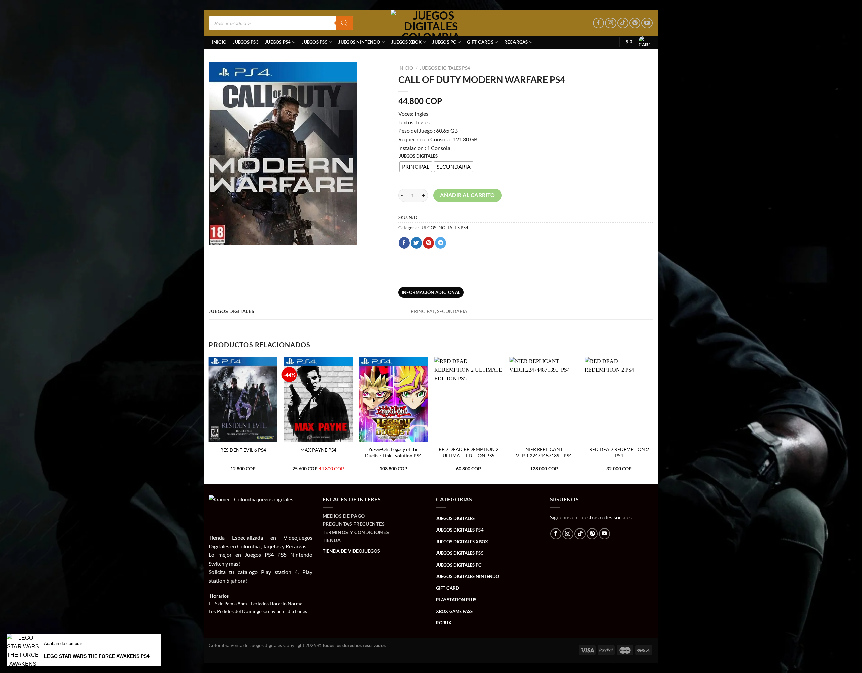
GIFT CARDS (480, 42)
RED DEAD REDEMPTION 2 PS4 (619, 452)
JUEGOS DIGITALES (418, 156)
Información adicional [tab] (431, 292)
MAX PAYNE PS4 (318, 450)
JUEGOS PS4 (278, 42)
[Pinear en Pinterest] (428, 243)
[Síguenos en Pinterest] (634, 23)
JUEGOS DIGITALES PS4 (445, 68)
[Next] (653, 420)
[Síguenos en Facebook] (598, 23)
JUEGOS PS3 (246, 42)
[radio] (416, 167)
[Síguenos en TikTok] (622, 23)
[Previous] (209, 420)
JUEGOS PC (444, 42)
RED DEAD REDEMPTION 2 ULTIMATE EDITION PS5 (468, 452)
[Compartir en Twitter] (416, 243)
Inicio (219, 42)
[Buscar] (344, 23)
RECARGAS (516, 42)
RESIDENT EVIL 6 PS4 (243, 450)
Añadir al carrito (467, 195)
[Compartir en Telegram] (440, 243)
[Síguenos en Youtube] (647, 23)
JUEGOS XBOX (406, 42)
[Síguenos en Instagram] (610, 23)
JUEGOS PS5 (315, 42)
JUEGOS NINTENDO (359, 42)
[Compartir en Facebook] (404, 243)
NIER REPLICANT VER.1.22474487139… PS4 (544, 452)
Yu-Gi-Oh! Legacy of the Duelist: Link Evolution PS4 (393, 452)
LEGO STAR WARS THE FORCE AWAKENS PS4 (97, 656)
